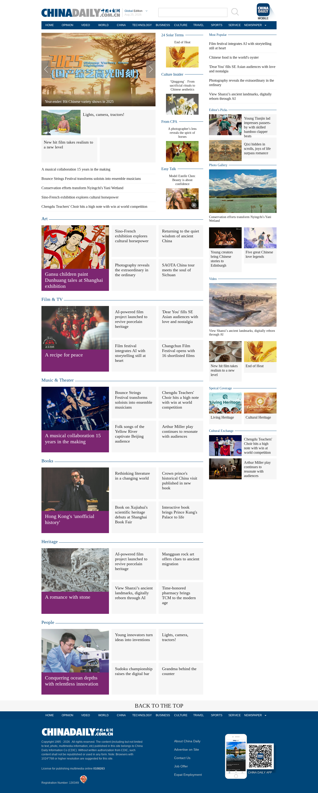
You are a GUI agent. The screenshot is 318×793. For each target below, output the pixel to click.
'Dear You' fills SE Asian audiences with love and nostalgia (180, 316)
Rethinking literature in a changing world (132, 476)
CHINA (121, 25)
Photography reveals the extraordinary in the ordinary (132, 270)
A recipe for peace (64, 355)
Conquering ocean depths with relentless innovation (71, 681)
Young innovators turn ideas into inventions (134, 637)
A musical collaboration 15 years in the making (75, 169)
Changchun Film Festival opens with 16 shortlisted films (178, 350)
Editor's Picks (218, 110)
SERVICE (234, 25)
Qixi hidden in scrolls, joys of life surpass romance (257, 148)
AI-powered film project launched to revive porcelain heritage (131, 319)
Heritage (49, 541)
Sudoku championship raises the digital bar (133, 671)
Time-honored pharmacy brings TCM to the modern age (179, 595)
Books (47, 460)
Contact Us (182, 758)
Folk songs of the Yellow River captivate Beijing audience (129, 434)
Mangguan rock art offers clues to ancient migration (180, 559)
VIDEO (85, 25)
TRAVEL (198, 25)
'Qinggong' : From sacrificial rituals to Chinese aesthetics (182, 85)
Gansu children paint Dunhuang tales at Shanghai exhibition (74, 280)
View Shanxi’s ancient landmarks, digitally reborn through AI (134, 593)
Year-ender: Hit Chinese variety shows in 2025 (79, 102)
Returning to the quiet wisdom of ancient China (180, 236)
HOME (49, 25)
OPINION (67, 25)
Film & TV (52, 299)
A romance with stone (67, 597)
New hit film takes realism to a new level (224, 370)
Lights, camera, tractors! (103, 114)
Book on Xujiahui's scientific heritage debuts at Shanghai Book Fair (131, 514)
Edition (133, 11)
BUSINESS (163, 25)
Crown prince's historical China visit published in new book (179, 480)
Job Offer (181, 766)
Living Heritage (222, 417)
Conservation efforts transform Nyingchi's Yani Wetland (82, 188)
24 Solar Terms (172, 35)
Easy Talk (168, 169)
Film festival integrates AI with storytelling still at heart (130, 353)
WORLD (103, 25)
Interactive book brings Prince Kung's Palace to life (179, 512)
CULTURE (180, 25)
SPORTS (216, 25)
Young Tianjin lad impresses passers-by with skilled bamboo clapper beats (257, 127)
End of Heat (182, 42)
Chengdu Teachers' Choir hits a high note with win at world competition (94, 206)
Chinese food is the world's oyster (234, 57)
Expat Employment (188, 774)
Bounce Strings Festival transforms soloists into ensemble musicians (91, 179)
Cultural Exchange (221, 431)
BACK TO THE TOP (159, 706)
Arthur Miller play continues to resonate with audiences (180, 431)
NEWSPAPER (252, 25)
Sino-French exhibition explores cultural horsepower (79, 197)
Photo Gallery (218, 165)
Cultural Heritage (258, 417)
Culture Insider (172, 74)
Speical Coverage (220, 388)
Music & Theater (57, 380)
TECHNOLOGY (142, 25)
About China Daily (187, 741)
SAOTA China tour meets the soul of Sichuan (178, 270)
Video (213, 279)
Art (44, 218)
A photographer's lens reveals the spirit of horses (182, 132)
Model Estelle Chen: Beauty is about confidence (182, 180)
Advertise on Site (186, 749)
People (47, 622)
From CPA (169, 122)
